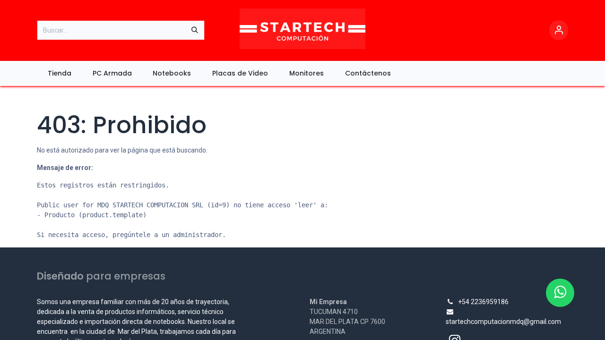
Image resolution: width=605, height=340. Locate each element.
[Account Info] (558, 30)
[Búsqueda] (194, 30)
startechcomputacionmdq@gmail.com (503, 321)
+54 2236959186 (483, 302)
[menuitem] (59, 73)
